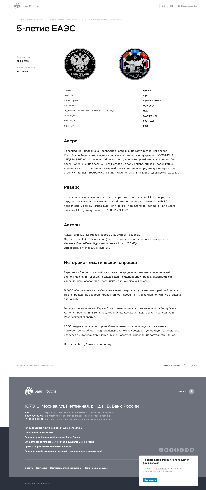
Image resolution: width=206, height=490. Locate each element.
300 (27, 412)
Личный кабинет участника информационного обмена (54, 427)
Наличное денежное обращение (33, 20)
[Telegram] (171, 450)
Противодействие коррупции (65, 468)
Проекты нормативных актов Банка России (48, 446)
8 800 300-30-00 (34, 415)
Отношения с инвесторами (39, 432)
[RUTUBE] (187, 450)
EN (171, 6)
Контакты (41, 468)
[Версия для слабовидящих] (163, 6)
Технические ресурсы (96, 468)
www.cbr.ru (161, 468)
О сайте (29, 468)
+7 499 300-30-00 (34, 419)
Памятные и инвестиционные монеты (63, 20)
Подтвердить (150, 480)
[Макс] (192, 450)
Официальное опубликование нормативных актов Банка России (59, 441)
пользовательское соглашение (157, 471)
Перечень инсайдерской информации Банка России (52, 437)
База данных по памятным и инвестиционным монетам (101, 20)
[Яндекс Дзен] (176, 450)
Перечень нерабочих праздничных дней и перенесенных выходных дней (63, 451)
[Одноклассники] (181, 450)
